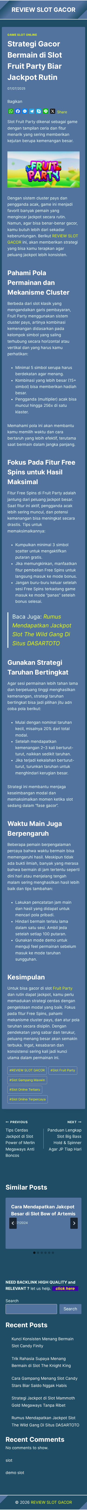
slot (9, 1460)
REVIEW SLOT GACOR (27, 1070)
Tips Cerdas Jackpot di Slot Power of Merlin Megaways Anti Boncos (20, 1139)
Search (12, 1300)
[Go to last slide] (13, 1223)
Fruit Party (62, 988)
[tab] (34, 1253)
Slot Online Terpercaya (28, 1099)
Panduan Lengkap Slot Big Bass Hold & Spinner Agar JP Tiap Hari (64, 1135)
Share (62, 112)
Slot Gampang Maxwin (27, 1080)
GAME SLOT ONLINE (22, 34)
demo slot (15, 1472)
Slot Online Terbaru (25, 1089)
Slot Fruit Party (63, 1070)
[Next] (74, 1223)
